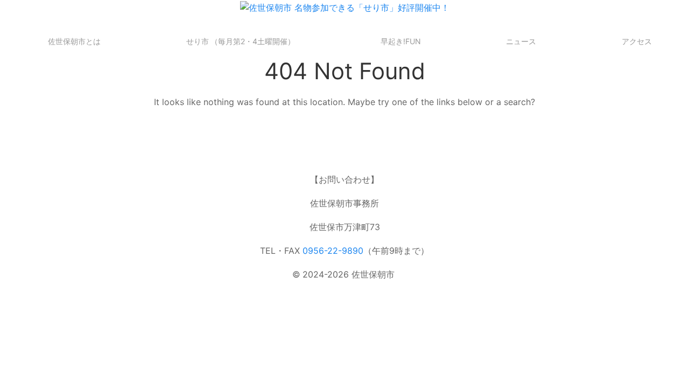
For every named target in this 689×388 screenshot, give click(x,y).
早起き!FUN (401, 41)
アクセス (637, 41)
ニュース (521, 41)
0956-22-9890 (333, 250)
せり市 (241, 41)
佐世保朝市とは (74, 41)
